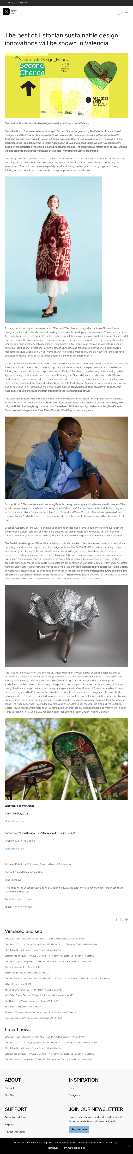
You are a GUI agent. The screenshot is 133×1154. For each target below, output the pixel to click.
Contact (9, 1088)
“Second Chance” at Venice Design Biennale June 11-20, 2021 (33, 1018)
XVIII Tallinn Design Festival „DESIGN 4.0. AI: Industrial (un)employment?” (39, 995)
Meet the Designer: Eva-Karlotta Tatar (23, 967)
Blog (71, 1088)
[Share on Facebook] (116, 919)
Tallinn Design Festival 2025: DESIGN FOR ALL (27, 973)
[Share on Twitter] (121, 919)
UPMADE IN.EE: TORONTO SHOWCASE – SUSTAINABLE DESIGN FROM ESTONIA (45, 939)
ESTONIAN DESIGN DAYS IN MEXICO (23, 1007)
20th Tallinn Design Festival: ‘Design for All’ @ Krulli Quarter (33, 950)
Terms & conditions (15, 1117)
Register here (79, 1129)
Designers (74, 1095)
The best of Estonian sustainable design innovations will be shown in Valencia (40, 1013)
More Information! (14, 849)
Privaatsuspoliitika (74, 1147)
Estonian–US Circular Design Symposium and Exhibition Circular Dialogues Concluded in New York (51, 945)
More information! (14, 821)
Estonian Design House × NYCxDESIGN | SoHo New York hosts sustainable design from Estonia (49, 956)
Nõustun (53, 1147)
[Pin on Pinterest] (126, 919)
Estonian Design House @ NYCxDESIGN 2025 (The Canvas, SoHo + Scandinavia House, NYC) (48, 962)
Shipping (9, 1125)
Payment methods (15, 1132)
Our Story (10, 1095)
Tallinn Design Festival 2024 (18, 984)
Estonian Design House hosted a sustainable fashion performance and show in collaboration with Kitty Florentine (57, 979)
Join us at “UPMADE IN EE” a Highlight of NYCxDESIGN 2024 (33, 990)
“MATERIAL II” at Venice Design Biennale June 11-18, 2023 (32, 1001)
